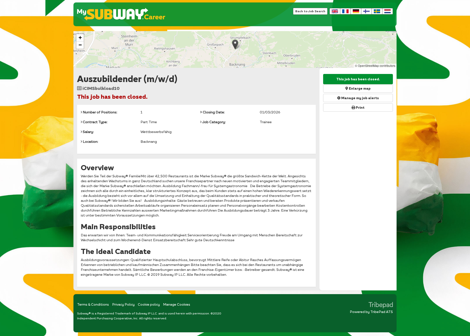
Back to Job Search (310, 11)
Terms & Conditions (93, 304)
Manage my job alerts (360, 98)
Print (359, 107)
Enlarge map (359, 88)
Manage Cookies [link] (176, 304)
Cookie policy (149, 304)
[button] (235, 44)
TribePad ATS (381, 312)
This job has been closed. (358, 79)
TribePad (380, 305)
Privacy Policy (123, 304)
